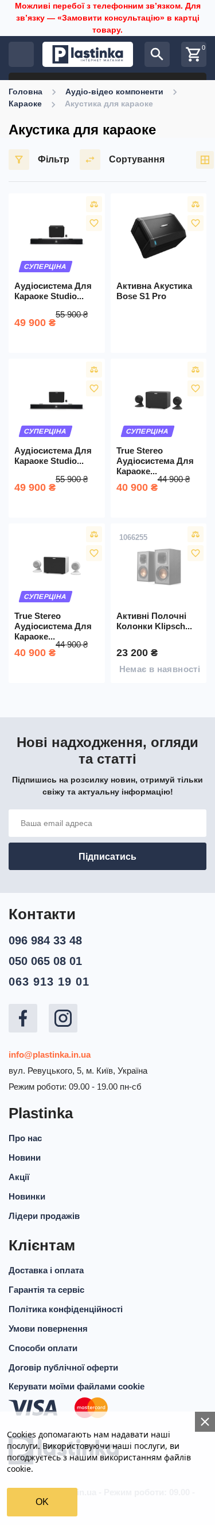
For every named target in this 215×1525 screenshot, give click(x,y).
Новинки (27, 1196)
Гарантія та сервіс (46, 1289)
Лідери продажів (44, 1216)
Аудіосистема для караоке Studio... (53, 291)
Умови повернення (48, 1328)
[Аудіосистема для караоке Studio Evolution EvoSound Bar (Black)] (57, 236)
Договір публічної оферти (63, 1367)
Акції (19, 1177)
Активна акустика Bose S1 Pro (154, 291)
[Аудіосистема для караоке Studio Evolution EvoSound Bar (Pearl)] (57, 401)
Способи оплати (43, 1348)
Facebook (23, 1018)
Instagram (63, 1018)
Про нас (25, 1138)
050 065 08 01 (45, 961)
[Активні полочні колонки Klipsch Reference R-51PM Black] (159, 566)
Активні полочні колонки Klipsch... (154, 621)
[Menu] (21, 54)
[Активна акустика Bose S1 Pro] (159, 236)
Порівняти (94, 204)
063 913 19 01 (49, 981)
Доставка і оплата (46, 1270)
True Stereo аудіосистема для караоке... (155, 461)
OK (42, 1502)
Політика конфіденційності (66, 1309)
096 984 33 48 (45, 940)
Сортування (137, 159)
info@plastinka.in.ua (50, 1054)
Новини (25, 1157)
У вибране (94, 223)
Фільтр (53, 159)
